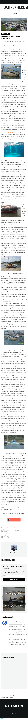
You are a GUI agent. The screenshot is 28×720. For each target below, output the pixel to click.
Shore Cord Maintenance (19, 527)
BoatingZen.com (14, 7)
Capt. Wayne (10, 41)
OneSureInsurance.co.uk (14, 132)
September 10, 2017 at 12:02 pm (15, 624)
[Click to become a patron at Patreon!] (14, 518)
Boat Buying (5, 33)
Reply (25, 624)
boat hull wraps (7, 299)
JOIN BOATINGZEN (14, 579)
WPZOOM (14, 713)
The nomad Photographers (17, 622)
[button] (14, 13)
